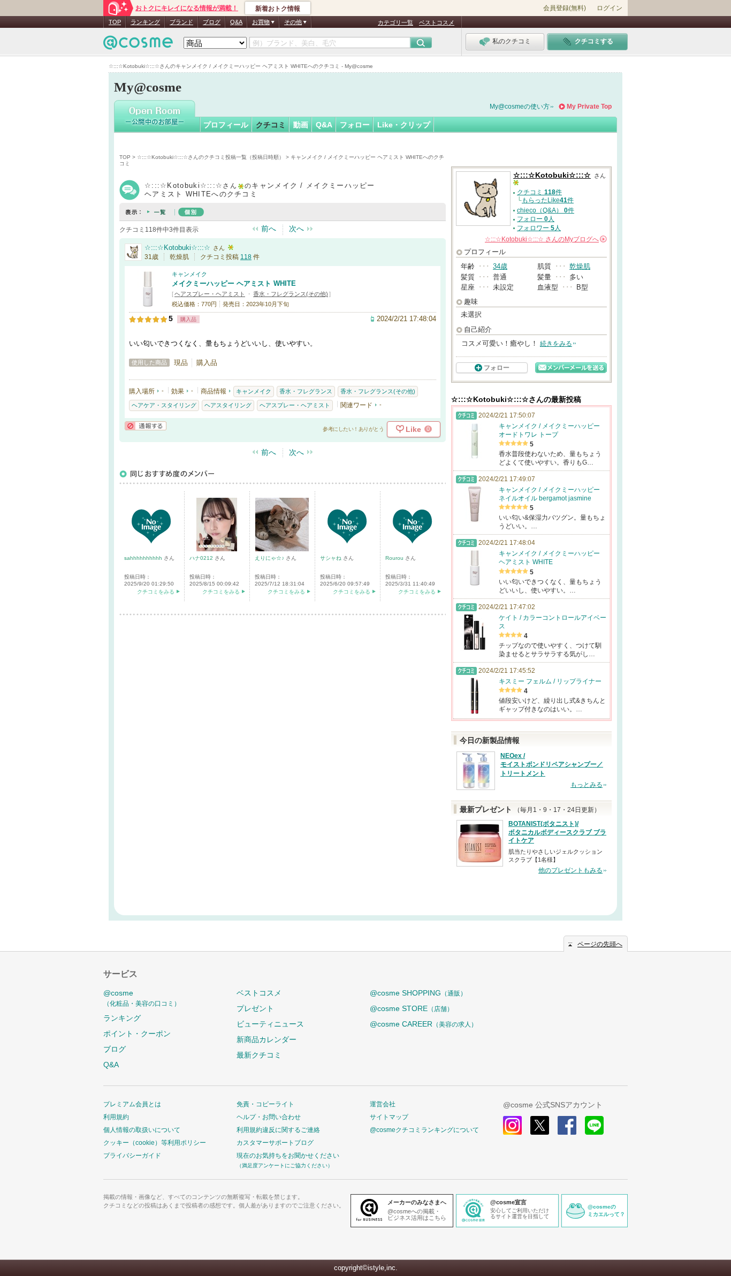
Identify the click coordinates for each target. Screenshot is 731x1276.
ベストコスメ (436, 22)
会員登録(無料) (564, 8)
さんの (545, 239)
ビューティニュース (270, 1024)
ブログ (211, 22)
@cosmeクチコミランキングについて (424, 1130)
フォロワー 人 (539, 228)
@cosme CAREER (423, 1024)
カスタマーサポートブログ (275, 1142)
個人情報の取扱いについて (141, 1130)
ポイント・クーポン (137, 1033)
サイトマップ (389, 1117)
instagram (512, 1125)
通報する (145, 425)
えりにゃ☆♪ (270, 558)
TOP (115, 22)
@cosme (141, 998)
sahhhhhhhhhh (144, 558)
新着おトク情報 (277, 8)
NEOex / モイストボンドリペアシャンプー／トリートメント (551, 765)
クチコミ (271, 124)
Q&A (236, 22)
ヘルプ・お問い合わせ (269, 1117)
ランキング (145, 22)
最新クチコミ (259, 1055)
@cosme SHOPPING (418, 993)
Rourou (395, 558)
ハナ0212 (202, 558)
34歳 (500, 266)
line (594, 1125)
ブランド (181, 22)
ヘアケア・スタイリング (164, 405)
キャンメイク (189, 274)
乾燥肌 (579, 266)
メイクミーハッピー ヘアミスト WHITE (234, 283)
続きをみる (556, 343)
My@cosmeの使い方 (520, 106)
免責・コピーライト (265, 1104)
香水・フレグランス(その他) (290, 294)
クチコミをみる (155, 592)
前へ (268, 228)
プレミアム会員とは (132, 1104)
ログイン (609, 8)
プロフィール (225, 124)
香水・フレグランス (305, 391)
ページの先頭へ (599, 944)
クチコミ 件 (539, 192)
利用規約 (116, 1117)
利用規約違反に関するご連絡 (278, 1130)
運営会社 (382, 1104)
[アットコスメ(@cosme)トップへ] (138, 45)
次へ (296, 228)
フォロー (355, 124)
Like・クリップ (403, 124)
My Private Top (589, 106)
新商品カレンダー (266, 1039)
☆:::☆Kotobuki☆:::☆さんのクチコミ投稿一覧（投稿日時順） (210, 157)
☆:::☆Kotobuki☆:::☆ (177, 248)
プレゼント (255, 1008)
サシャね (331, 558)
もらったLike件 (548, 200)
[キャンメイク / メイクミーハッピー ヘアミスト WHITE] (147, 303)
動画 (300, 124)
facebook (567, 1125)
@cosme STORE (411, 1008)
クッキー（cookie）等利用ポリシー (154, 1142)
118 (246, 257)
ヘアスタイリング (228, 405)
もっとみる (586, 784)
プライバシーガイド (132, 1155)
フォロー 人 (535, 219)
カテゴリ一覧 (395, 22)
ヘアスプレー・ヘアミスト (209, 294)
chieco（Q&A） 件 (545, 210)
